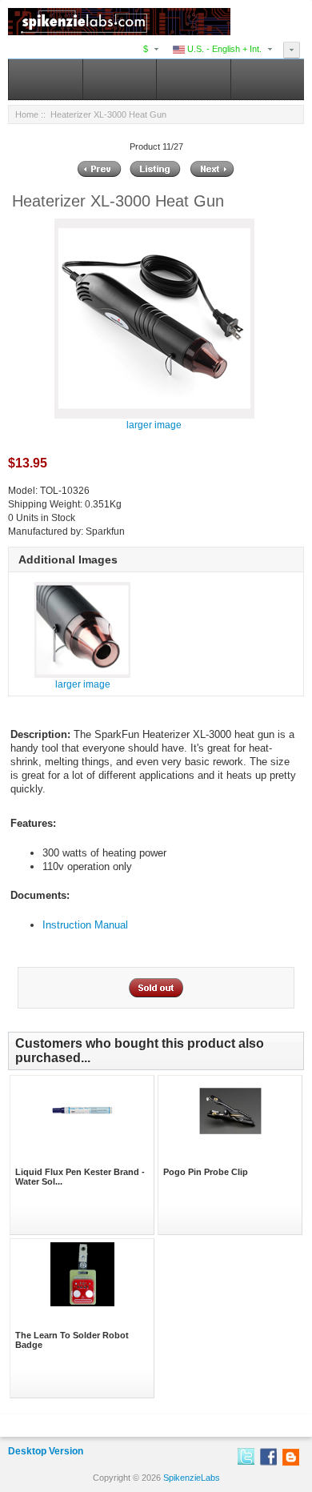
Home (26, 114)
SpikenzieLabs (191, 1477)
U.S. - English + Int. (223, 49)
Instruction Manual (85, 925)
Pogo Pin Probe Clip (205, 1172)
